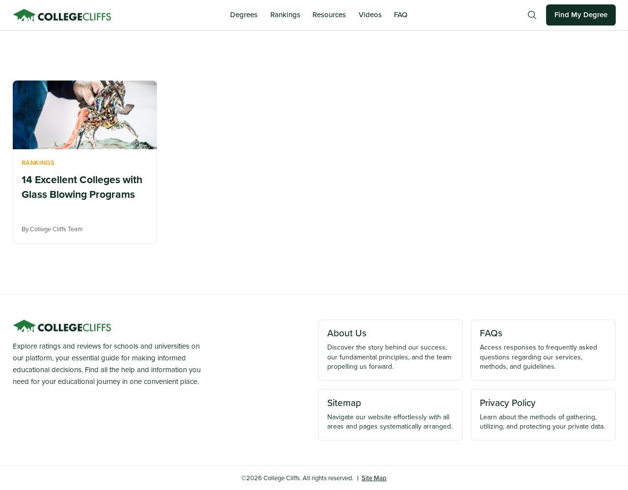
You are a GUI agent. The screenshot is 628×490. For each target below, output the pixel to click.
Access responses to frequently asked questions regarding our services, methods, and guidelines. (538, 349)
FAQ (400, 14)
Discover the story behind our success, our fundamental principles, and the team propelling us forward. (389, 349)
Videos (370, 14)
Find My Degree (580, 14)
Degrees (244, 14)
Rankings (285, 14)
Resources (329, 14)
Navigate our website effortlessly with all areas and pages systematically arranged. (389, 414)
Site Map (374, 478)
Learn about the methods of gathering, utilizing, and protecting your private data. (542, 414)
